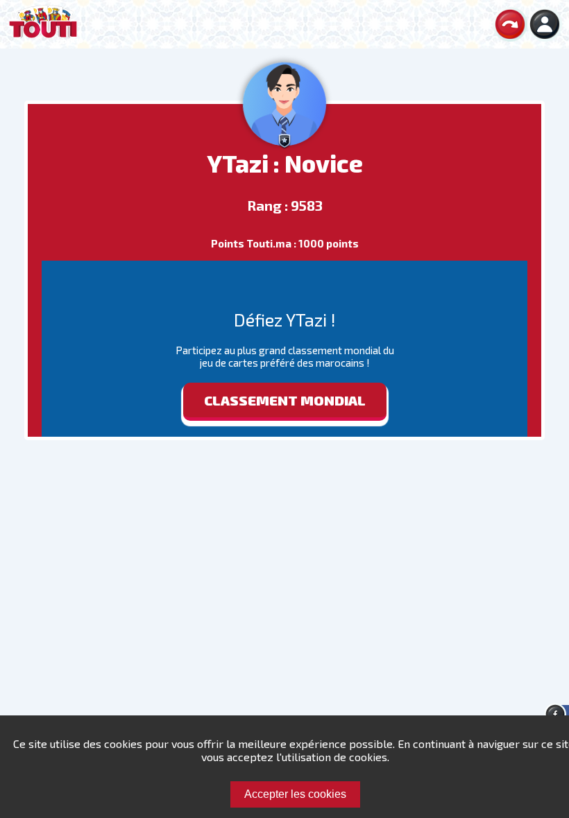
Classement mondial (285, 400)
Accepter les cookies (295, 794)
